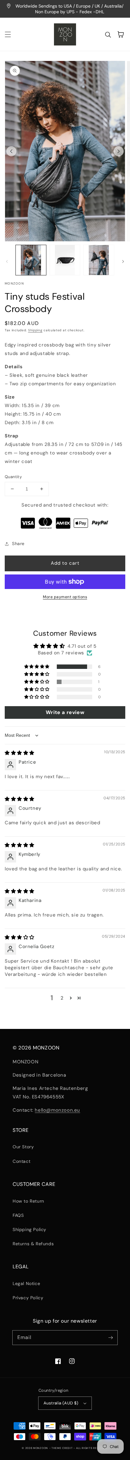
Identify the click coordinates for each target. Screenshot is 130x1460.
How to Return (28, 1201)
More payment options (65, 596)
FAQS (18, 1215)
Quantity (13, 476)
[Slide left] (11, 151)
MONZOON (40, 1448)
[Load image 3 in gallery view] (98, 260)
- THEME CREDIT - (62, 1448)
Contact (21, 1161)
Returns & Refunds (33, 1244)
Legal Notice (26, 1283)
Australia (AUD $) (61, 1403)
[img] (19, 753)
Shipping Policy (29, 1229)
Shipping (35, 330)
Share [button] (18, 543)
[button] (8, 34)
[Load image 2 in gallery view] (65, 260)
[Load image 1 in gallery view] (30, 260)
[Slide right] (119, 151)
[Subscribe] (110, 1337)
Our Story (23, 1147)
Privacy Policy (28, 1298)
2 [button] (62, 998)
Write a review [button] (65, 712)
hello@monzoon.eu (57, 1110)
